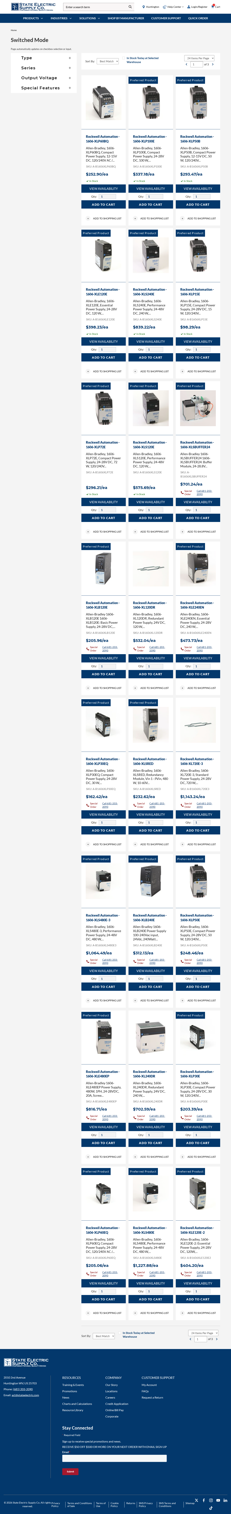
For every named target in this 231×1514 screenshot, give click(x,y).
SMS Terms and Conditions (167, 1505)
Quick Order (198, 18)
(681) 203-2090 (23, 1389)
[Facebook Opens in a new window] (204, 1500)
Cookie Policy (115, 1505)
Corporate (111, 1416)
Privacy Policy (55, 1505)
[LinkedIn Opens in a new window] (225, 1500)
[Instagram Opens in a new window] (211, 1500)
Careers (110, 1397)
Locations (111, 1391)
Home (14, 30)
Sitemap (190, 1503)
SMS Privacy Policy (146, 1505)
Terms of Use (101, 1505)
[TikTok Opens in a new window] (211, 1508)
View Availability (103, 189)
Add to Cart (103, 204)
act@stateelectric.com (25, 1395)
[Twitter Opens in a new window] (196, 1500)
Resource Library (72, 1410)
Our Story (111, 1384)
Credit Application (116, 1403)
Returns (130, 1503)
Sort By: (90, 61)
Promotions (69, 1391)
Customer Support (166, 18)
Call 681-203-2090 (204, 493)
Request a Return (152, 1397)
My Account (149, 1384)
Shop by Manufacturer (126, 18)
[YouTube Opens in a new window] (218, 1500)
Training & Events (73, 1384)
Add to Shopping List (104, 218)
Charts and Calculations (77, 1403)
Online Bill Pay (114, 1410)
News (65, 1397)
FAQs (145, 1391)
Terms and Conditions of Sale (79, 1505)
